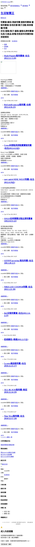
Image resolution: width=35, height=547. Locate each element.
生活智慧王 (7, 13)
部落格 (6, 46)
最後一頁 (9, 437)
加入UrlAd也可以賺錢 (7, 456)
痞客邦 (13, 91)
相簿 (5, 44)
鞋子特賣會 (14, 94)
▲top (2, 97)
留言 (16, 91)
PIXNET (8, 522)
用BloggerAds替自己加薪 (8, 452)
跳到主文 (3, 18)
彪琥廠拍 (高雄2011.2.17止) (16, 339)
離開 (10, 544)
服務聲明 (18, 524)
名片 (5, 48)
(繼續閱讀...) (4, 88)
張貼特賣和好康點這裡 (7, 445)
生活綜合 (14, 41)
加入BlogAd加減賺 (6, 454)
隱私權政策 (30, 522)
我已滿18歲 (4, 544)
